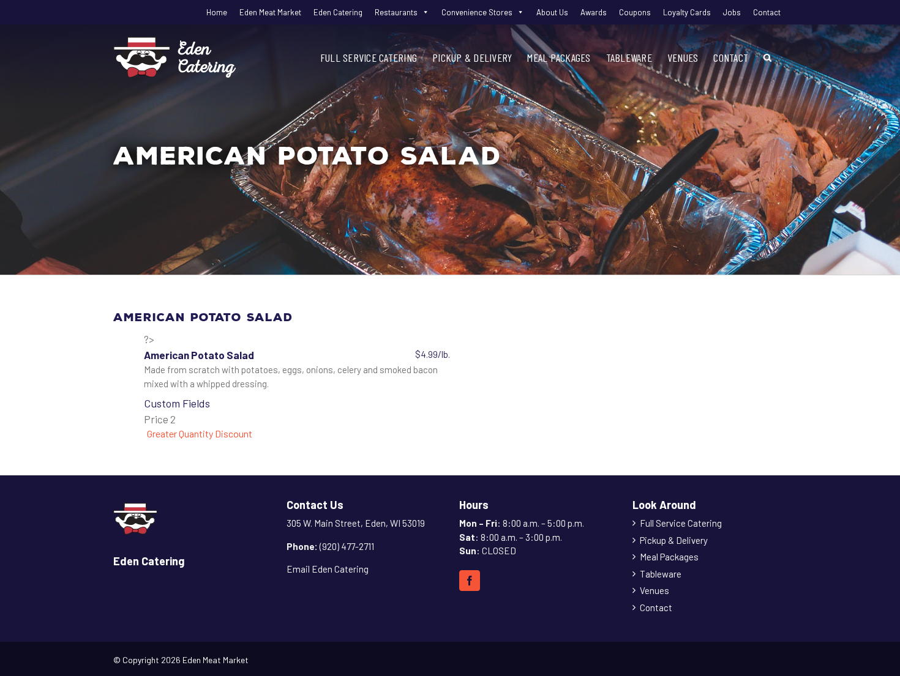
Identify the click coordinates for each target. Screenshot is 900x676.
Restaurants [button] (396, 12)
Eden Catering (337, 12)
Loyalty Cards (687, 12)
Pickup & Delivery (674, 540)
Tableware (660, 573)
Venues (654, 590)
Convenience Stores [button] (476, 12)
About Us (552, 12)
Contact (767, 12)
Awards (593, 12)
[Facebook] (469, 580)
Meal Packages (669, 556)
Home (216, 12)
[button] (767, 57)
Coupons (635, 12)
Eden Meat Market (270, 12)
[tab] (297, 433)
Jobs (732, 12)
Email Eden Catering (328, 568)
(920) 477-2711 (347, 546)
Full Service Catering (681, 523)
